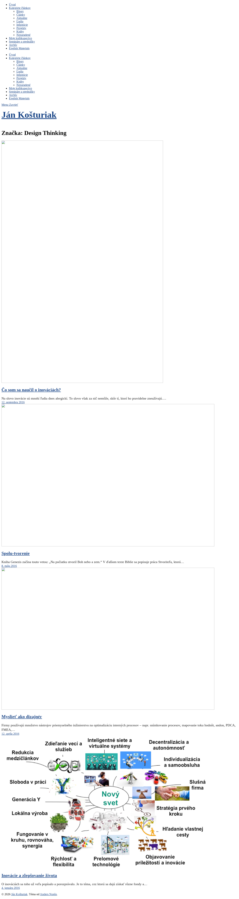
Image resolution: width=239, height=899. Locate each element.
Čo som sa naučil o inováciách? (31, 389)
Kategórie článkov (20, 8)
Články (20, 14)
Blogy (20, 11)
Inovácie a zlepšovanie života (29, 875)
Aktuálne (21, 18)
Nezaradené (23, 34)
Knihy (20, 31)
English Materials (19, 48)
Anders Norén (48, 894)
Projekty (21, 28)
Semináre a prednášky (22, 41)
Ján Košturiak (29, 115)
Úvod (12, 4)
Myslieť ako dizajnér (21, 716)
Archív (13, 45)
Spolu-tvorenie (15, 553)
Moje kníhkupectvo (20, 38)
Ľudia (19, 21)
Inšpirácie (22, 24)
